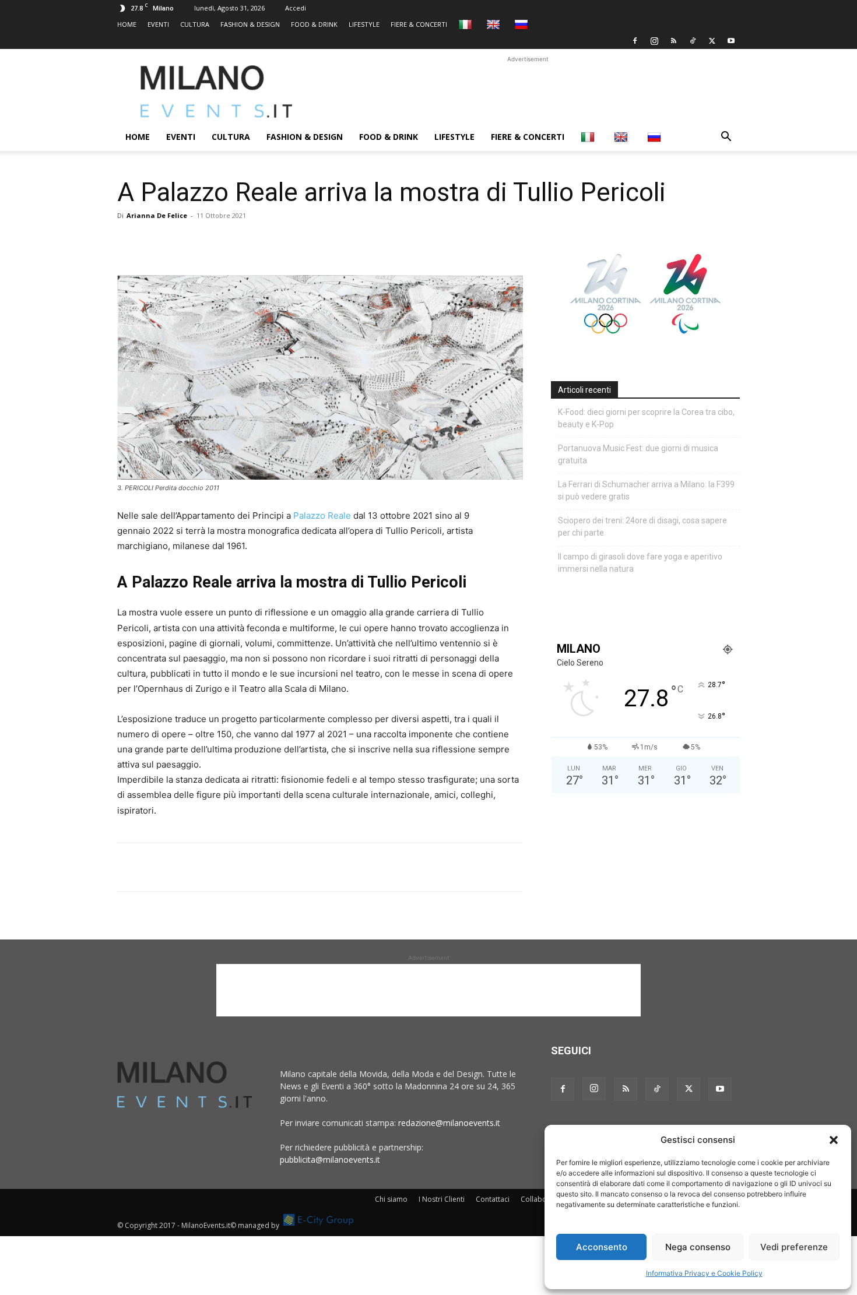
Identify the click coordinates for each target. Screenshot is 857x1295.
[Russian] (522, 24)
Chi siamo (391, 1199)
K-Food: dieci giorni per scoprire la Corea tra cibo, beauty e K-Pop (646, 418)
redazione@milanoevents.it (449, 1122)
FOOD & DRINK (314, 24)
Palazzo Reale (322, 515)
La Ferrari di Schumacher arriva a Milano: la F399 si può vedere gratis (646, 490)
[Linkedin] (209, 242)
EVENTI (158, 24)
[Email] (236, 242)
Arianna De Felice (157, 215)
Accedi (295, 7)
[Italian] (466, 24)
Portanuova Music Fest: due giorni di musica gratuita (638, 454)
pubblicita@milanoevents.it (330, 1159)
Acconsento (601, 1246)
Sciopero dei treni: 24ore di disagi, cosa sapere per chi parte (642, 526)
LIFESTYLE (364, 24)
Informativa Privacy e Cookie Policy (704, 1273)
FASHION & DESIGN (250, 24)
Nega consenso (697, 1246)
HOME (126, 24)
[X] (712, 41)
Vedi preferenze (794, 1246)
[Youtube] (731, 41)
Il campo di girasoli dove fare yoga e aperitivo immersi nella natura (640, 562)
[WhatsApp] (182, 242)
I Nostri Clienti (442, 1199)
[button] (834, 1140)
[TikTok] (692, 41)
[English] (494, 24)
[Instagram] (654, 41)
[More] (263, 242)
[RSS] (673, 41)
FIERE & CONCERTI (419, 24)
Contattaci (493, 1199)
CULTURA (194, 24)
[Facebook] (635, 41)
